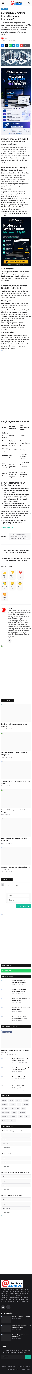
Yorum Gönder (21, 906)
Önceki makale (17, 548)
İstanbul (14, 1116)
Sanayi (11, 1100)
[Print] (25, 45)
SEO (19, 1104)
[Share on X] (6, 45)
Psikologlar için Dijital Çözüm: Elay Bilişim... (20, 1335)
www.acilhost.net (7, 528)
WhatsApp (8, 971)
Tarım (27, 1116)
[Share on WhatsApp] (10, 45)
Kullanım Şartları (13, 1369)
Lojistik (14, 1112)
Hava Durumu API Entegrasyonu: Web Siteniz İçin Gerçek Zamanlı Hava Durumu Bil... (16, 559)
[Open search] (29, 3)
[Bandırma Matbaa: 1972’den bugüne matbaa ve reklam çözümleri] (6, 1019)
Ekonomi (4, 1104)
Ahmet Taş (3, 1055)
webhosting (5, 1112)
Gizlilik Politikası (25, 1369)
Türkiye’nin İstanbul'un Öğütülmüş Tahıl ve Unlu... (19, 981)
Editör (10, 608)
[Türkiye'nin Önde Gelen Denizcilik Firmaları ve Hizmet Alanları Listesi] (6, 992)
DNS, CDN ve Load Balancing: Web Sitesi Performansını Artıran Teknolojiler (16, 551)
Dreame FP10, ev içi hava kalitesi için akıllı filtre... (15, 811)
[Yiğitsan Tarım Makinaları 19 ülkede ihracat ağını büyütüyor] (6, 1061)
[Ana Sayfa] (16, 3)
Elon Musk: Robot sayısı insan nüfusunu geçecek (14, 725)
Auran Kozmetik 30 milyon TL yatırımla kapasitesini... (20, 1068)
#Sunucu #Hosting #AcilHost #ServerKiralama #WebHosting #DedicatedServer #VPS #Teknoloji (19, 536)
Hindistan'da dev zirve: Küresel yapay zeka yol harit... (15, 782)
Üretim (26, 1100)
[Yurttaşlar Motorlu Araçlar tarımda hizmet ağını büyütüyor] (16, 1039)
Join (28, 1357)
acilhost (12, 1104)
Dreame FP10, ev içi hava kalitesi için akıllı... (19, 1087)
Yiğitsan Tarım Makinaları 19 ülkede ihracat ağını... (20, 1059)
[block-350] (16, 101)
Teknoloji (18, 1100)
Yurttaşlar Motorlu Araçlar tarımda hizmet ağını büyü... (15, 1051)
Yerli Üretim (12, 1121)
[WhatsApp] (3, 1307)
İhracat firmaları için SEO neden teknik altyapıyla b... (14, 754)
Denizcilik (4, 1108)
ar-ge (20, 1116)
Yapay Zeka (5, 1116)
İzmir (23, 1108)
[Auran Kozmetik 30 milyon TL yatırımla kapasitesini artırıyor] (6, 1070)
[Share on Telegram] (17, 45)
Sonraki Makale (15, 556)
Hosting (25, 1104)
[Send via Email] (21, 45)
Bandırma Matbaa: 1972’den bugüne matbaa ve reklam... (20, 1017)
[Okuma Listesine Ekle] (28, 45)
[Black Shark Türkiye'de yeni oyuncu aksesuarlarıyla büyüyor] (6, 1079)
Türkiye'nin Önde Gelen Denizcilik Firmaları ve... (19, 990)
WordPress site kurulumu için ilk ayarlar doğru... (21, 1008)
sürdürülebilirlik (15, 1108)
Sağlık (3, 1121)
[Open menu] (3, 3)
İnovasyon (22, 1112)
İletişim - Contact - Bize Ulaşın (21, 1316)
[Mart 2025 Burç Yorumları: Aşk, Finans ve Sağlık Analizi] (6, 1001)
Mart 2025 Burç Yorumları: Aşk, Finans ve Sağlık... (21, 999)
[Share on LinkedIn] (13, 45)
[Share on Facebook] (2, 45)
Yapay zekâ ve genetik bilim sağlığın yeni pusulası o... (14, 839)
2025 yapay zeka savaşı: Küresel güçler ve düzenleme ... (15, 868)
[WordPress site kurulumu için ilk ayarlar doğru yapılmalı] (6, 1010)
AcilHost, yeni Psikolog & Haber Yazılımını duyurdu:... (21, 1326)
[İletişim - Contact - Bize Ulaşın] (6, 1319)
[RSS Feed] (10, 641)
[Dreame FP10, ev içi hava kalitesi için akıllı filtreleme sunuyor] (6, 1088)
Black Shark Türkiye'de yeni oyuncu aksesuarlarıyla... (20, 1077)
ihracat (4, 1100)
